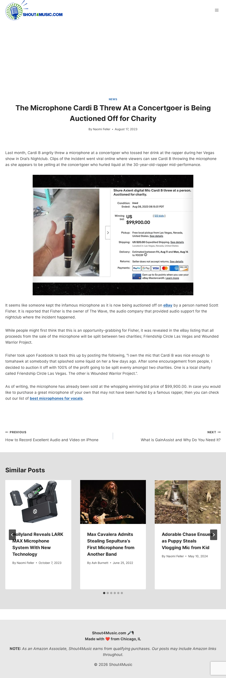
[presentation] (38, 502)
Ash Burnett (100, 563)
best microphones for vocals (56, 398)
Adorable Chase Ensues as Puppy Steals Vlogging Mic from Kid (187, 541)
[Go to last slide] (12, 534)
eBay (167, 305)
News (113, 99)
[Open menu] (217, 10)
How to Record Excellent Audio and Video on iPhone (51, 436)
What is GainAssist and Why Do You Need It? (181, 436)
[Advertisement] (113, 53)
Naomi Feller (101, 129)
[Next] (213, 534)
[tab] (104, 593)
